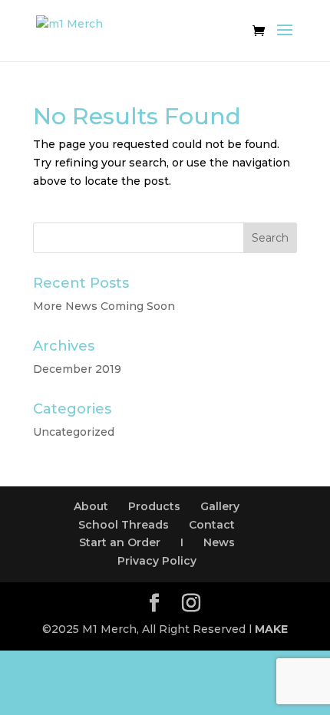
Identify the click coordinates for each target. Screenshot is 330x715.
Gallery (219, 506)
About (91, 506)
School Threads (123, 525)
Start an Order (119, 542)
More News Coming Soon (104, 306)
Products (154, 506)
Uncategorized (73, 432)
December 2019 (77, 369)
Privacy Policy (156, 561)
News (219, 542)
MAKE (271, 629)
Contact (212, 525)
